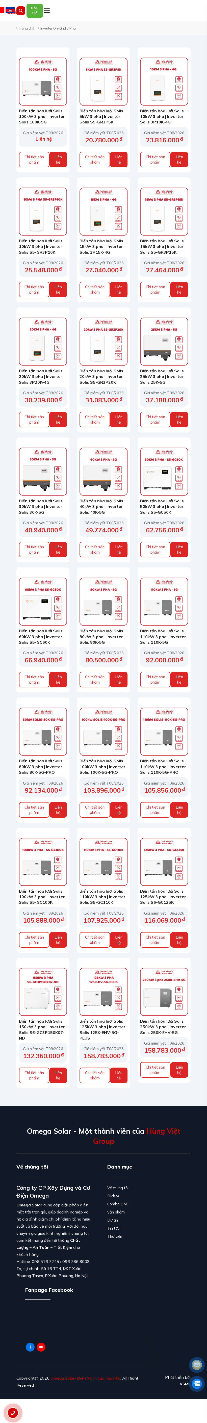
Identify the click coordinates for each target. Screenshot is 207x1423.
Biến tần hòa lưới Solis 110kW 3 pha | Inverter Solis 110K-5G (163, 636)
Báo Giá (35, 10)
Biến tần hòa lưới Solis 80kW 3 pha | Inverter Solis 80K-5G (101, 636)
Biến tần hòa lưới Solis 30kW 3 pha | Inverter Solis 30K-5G (41, 506)
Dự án (112, 1220)
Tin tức (113, 1228)
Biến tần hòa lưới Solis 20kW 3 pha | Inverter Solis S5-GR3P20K (101, 376)
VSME (185, 1384)
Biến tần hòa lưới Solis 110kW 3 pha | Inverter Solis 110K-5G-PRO (163, 766)
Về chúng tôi (117, 1187)
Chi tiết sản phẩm (34, 159)
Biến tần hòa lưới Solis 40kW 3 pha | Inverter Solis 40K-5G (101, 506)
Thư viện (114, 1236)
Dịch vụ (113, 1196)
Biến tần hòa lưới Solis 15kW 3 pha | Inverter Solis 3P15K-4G (101, 246)
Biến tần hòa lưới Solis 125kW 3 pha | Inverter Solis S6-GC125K (163, 897)
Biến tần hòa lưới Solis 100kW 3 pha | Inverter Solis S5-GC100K (42, 897)
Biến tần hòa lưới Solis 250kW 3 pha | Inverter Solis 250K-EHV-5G (163, 1027)
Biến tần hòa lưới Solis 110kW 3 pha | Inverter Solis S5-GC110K (102, 897)
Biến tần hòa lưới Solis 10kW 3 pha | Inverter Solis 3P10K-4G (162, 116)
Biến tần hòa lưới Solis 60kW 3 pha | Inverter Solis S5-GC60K (41, 636)
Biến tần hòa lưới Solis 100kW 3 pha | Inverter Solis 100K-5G (42, 116)
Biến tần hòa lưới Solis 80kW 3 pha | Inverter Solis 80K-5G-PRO (41, 766)
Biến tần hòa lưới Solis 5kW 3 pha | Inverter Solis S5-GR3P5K (101, 116)
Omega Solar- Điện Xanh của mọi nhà (85, 1378)
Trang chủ (26, 28)
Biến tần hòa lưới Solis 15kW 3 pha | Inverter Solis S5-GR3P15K (162, 246)
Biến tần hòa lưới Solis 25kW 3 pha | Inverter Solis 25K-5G (162, 376)
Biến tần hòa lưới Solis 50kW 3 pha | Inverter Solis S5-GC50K (162, 506)
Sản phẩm (116, 1212)
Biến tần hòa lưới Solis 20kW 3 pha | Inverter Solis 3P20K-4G (41, 376)
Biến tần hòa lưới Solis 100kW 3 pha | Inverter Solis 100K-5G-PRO (102, 766)
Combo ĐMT (118, 1204)
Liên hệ (58, 159)
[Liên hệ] (13, 1413)
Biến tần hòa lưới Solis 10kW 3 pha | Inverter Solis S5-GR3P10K (41, 246)
